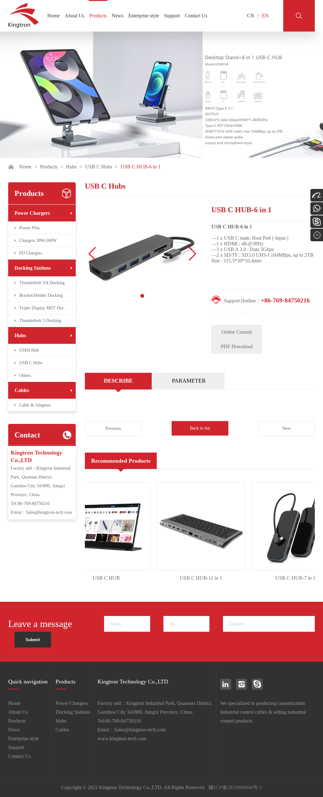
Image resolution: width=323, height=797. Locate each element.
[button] (192, 254)
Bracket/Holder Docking (41, 295)
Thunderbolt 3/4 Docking (42, 282)
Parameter (189, 381)
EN (265, 15)
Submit (33, 639)
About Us (74, 15)
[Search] (299, 16)
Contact (27, 435)
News (117, 15)
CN (250, 15)
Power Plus (29, 228)
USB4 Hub (29, 350)
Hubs (71, 166)
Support (172, 15)
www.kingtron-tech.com (121, 738)
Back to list (200, 428)
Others (25, 375)
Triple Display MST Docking (45, 308)
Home (53, 15)
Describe (118, 381)
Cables (22, 390)
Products (98, 15)
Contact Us (196, 15)
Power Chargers (32, 213)
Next (286, 428)
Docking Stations (33, 268)
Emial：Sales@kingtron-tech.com (41, 512)
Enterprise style (143, 15)
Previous (113, 428)
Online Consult (236, 332)
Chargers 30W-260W (38, 240)
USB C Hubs (98, 166)
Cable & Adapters (35, 405)
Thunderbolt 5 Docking (40, 320)
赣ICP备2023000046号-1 (235, 787)
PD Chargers (30, 253)
